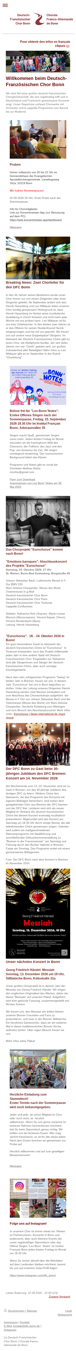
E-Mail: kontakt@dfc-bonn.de (22, 1325)
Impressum (11, 1322)
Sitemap (32, 1310)
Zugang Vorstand (59, 1296)
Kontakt (24, 1322)
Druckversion (16, 1310)
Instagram (10, 1329)
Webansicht (65, 1314)
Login (68, 1310)
